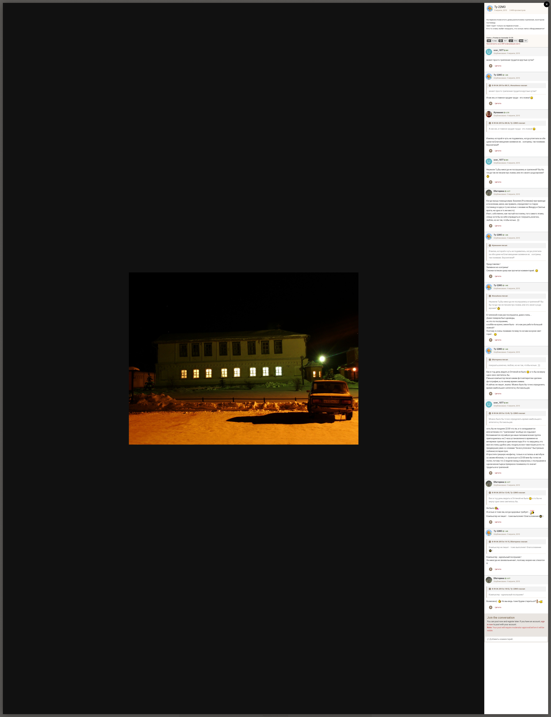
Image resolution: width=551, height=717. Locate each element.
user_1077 (499, 50)
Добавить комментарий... (501, 639)
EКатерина (499, 191)
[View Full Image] (479, 8)
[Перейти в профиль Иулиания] (489, 114)
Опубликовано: (507, 53)
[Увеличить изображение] (531, 98)
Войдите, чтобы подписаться (439, 8)
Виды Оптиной (22, 10)
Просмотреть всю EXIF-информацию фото (503, 44)
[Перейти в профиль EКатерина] (489, 193)
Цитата (498, 66)
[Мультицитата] (490, 66)
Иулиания (498, 112)
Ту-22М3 (500, 7)
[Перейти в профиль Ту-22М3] (490, 8)
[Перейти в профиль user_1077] (489, 52)
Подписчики (461, 8)
